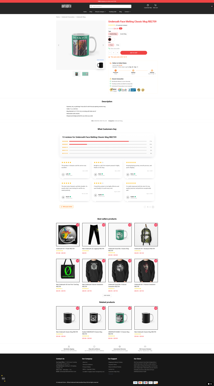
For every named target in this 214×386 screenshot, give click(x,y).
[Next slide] (103, 45)
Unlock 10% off (3, 378)
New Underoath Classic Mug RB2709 (67, 332)
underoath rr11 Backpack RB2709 (144, 248)
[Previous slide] (59, 45)
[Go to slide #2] (85, 74)
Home (58, 17)
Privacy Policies (87, 367)
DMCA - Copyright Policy (89, 369)
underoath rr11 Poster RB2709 (65, 248)
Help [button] (211, 383)
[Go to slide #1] (77, 74)
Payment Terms (113, 364)
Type (109, 31)
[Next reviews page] (152, 206)
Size (109, 42)
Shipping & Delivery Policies (115, 362)
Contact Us (111, 369)
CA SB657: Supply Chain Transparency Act (93, 371)
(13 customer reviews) (121, 25)
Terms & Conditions (88, 364)
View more (107, 295)
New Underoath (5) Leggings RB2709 (93, 248)
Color (109, 36)
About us (85, 362)
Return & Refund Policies (115, 367)
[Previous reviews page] (144, 206)
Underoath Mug (81, 17)
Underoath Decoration (68, 17)
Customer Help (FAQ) (114, 371)
